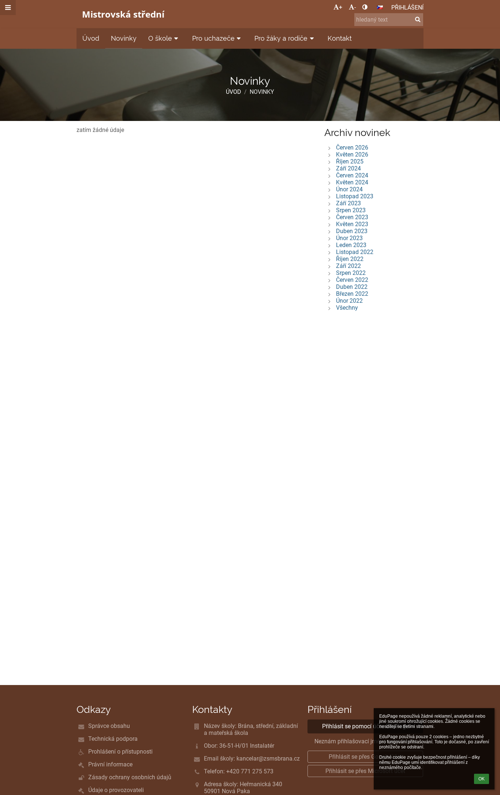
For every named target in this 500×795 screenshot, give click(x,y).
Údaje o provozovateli (116, 790)
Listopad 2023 (354, 196)
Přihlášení (407, 7)
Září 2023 (348, 203)
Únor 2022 (349, 300)
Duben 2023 (351, 231)
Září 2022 (348, 265)
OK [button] (481, 778)
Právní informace (110, 764)
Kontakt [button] (340, 38)
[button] (365, 7)
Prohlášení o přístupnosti (120, 751)
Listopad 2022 (354, 252)
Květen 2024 (352, 182)
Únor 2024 (349, 189)
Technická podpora (113, 738)
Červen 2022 (352, 279)
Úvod (233, 91)
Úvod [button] (90, 38)
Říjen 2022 (349, 258)
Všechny (347, 307)
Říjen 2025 (349, 161)
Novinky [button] (124, 38)
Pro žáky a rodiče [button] (280, 38)
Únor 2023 (349, 238)
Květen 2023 (352, 224)
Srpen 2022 (351, 272)
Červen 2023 (352, 217)
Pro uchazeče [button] (213, 38)
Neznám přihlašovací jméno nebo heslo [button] (365, 741)
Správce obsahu (109, 725)
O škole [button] (160, 38)
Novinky (262, 91)
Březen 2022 (352, 293)
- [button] (355, 7)
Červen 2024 (352, 175)
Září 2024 (348, 168)
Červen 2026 (352, 147)
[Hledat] (418, 19)
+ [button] (340, 7)
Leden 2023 (351, 245)
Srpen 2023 (351, 210)
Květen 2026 (352, 154)
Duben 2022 (351, 286)
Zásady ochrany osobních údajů (129, 777)
